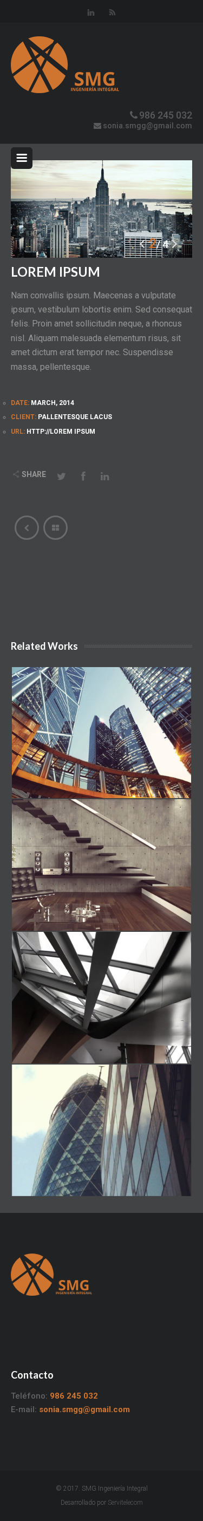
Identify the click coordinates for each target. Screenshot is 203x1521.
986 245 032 (165, 115)
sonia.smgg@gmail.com (147, 125)
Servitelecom (125, 1502)
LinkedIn (105, 475)
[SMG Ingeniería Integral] (101, 64)
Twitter (61, 475)
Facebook (83, 475)
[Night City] (27, 527)
